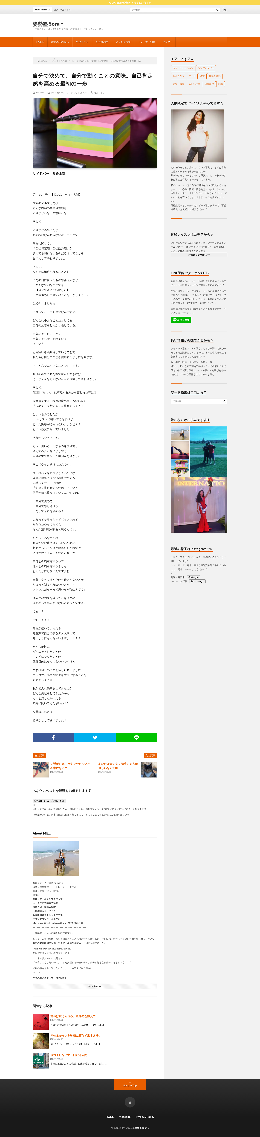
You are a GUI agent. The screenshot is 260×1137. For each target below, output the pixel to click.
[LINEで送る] (136, 737)
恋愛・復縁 (178, 84)
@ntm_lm (193, 577)
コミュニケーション (183, 68)
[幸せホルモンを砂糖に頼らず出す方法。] (41, 1041)
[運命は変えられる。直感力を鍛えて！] (41, 1022)
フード (192, 76)
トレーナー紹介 (146, 41)
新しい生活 (194, 84)
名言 (202, 76)
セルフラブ (99, 92)
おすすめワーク (58, 92)
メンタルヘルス (81, 92)
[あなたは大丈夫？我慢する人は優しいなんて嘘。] (149, 769)
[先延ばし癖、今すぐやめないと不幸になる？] (41, 769)
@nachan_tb (197, 581)
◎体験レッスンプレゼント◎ (49, 800)
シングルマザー (206, 68)
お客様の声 (102, 41)
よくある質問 (123, 41)
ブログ (166, 41)
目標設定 (209, 84)
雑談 (220, 84)
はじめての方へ (60, 41)
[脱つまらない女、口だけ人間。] (41, 1061)
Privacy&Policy (144, 1116)
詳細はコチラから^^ (199, 254)
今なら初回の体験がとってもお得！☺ (130, 2)
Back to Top (130, 1085)
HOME (40, 41)
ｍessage (125, 1116)
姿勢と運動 (215, 76)
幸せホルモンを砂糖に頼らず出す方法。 (75, 1035)
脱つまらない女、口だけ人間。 (70, 1054)
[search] (217, 9)
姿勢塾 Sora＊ (49, 23)
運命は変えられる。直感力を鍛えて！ (74, 1016)
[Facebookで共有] (53, 737)
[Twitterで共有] (95, 737)
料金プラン (82, 41)
